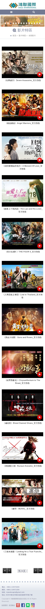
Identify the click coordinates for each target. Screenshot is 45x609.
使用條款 (12, 605)
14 (40, 23)
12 (34, 23)
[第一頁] (5, 570)
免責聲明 (5, 605)
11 (32, 23)
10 (29, 23)
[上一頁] (9, 570)
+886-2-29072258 (12, 590)
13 (37, 23)
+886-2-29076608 (12, 587)
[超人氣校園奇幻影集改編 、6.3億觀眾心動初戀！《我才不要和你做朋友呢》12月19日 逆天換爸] (22, 21)
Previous (4, 21)
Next (40, 21)
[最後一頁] (40, 570)
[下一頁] (36, 570)
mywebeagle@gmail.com (15, 592)
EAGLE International (22, 5)
